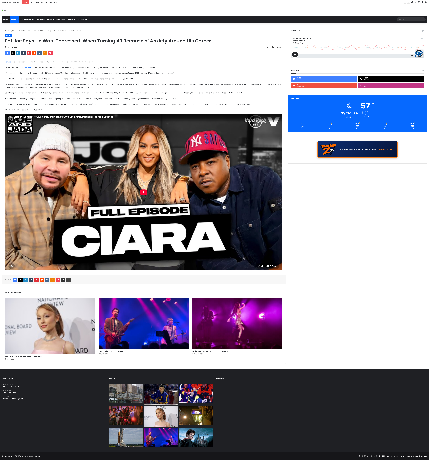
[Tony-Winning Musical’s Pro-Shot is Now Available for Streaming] (196, 415)
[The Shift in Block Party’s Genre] (144, 323)
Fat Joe (8, 62)
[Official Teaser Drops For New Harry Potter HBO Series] (196, 437)
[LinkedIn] (18, 53)
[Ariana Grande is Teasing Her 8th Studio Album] (50, 326)
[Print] (68, 280)
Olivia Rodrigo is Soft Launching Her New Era (210, 351)
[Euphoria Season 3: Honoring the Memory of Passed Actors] (126, 415)
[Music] (5, 10)
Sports (40, 19)
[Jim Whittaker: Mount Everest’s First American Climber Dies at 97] (196, 393)
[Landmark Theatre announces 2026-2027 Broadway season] (126, 393)
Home (5, 19)
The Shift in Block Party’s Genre (111, 351)
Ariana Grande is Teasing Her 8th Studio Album (24, 356)
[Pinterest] (29, 53)
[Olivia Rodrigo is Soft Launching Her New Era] (237, 323)
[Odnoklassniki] (45, 53)
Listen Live (82, 19)
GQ (98, 104)
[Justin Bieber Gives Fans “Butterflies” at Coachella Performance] (161, 394)
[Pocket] (50, 53)
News (49, 19)
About (71, 19)
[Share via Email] (63, 280)
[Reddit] (34, 53)
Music (13, 19)
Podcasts (60, 19)
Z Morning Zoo (27, 19)
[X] (13, 53)
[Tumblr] (23, 53)
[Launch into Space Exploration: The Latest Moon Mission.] (126, 437)
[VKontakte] (39, 53)
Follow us (220, 379)
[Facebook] (7, 53)
